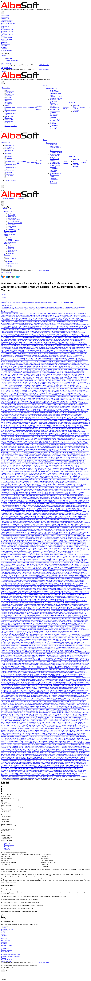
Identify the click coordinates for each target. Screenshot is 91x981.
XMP (69, 569)
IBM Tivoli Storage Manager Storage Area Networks (38, 730)
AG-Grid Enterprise (9, 738)
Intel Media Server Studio (74, 577)
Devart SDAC (30, 361)
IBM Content (44, 762)
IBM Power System (9, 735)
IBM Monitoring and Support (20, 482)
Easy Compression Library (75, 332)
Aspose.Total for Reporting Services (63, 631)
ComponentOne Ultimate (61, 550)
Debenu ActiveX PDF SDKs (58, 570)
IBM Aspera (43, 366)
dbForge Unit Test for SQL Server (68, 573)
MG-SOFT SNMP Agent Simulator (58, 760)
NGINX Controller (79, 559)
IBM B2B (62, 711)
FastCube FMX (15, 527)
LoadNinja (72, 360)
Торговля (3, 307)
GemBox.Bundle (10, 384)
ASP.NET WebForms (56, 500)
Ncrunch (37, 719)
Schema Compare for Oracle (74, 725)
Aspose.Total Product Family (51, 522)
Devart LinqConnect (65, 522)
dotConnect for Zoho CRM (36, 428)
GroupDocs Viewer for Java (22, 736)
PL (43, 641)
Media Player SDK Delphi (16, 597)
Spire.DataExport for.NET (38, 529)
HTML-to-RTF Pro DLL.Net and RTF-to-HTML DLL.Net (37, 352)
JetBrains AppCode (10, 577)
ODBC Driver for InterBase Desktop (67, 535)
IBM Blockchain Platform (62, 684)
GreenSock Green (10, 749)
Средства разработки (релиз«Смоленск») (55, 438)
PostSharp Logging (63, 602)
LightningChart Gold (77, 377)
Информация (5, 951)
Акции (3, 934)
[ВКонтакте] (2, 277)
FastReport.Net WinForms (33, 629)
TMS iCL (49, 727)
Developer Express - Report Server (72, 326)
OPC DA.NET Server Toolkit (57, 770)
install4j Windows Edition (69, 356)
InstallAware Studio (12, 387)
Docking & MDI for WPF (69, 709)
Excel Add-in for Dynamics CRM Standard (65, 730)
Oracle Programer (32, 698)
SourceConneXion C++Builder (56, 633)
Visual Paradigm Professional (42, 661)
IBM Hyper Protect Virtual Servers (23, 625)
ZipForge (31, 609)
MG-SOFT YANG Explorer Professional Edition (48, 773)
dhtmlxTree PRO (40, 353)
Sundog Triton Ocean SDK (77, 384)
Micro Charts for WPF (41, 711)
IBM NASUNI (20, 759)
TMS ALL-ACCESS (64, 379)
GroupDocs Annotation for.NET (68, 776)
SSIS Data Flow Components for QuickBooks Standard (21, 703)
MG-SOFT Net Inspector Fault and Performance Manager (52, 543)
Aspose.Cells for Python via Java (14, 532)
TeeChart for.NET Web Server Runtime (35, 451)
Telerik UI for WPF (16, 425)
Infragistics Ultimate (66, 479)
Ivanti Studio (71, 550)
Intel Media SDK (29, 382)
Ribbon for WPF (8, 366)
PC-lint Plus (60, 334)
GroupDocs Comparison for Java (50, 601)
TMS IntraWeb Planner (45, 347)
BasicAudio (5, 475)
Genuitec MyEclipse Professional (26, 700)
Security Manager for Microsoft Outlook (37, 610)
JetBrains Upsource (22, 470)
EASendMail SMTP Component (41, 425)
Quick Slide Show (25, 540)
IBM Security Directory (36, 331)
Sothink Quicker (31, 578)
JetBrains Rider (7, 443)
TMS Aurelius (14, 732)
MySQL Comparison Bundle (73, 634)
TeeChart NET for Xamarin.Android (70, 759)
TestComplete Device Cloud (45, 747)
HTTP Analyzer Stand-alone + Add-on (45, 376)
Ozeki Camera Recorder (40, 583)
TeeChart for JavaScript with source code (57, 371)
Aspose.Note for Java (61, 465)
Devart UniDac (59, 664)
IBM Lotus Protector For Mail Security (57, 449)
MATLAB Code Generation (68, 415)
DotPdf (47, 604)
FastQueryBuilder (71, 471)
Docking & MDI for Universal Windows (16, 522)
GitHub (32, 733)
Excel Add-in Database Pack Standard (34, 708)
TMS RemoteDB (49, 534)
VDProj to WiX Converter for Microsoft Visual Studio (34, 770)
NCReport (8, 733)
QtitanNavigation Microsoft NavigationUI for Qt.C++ (69, 546)
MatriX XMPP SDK (25, 647)
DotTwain (75, 609)
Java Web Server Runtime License (31, 573)
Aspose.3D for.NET (56, 709)
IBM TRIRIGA (80, 471)
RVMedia (38, 684)
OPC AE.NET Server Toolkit (23, 738)
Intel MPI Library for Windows (57, 562)
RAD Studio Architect (61, 735)
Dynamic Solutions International (56, 487)
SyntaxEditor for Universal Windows (15, 610)
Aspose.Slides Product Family (40, 778)
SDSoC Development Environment (51, 653)
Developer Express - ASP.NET (20, 553)
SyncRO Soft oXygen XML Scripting (70, 703)
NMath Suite (9, 698)
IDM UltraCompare (16, 566)
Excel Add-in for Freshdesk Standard (39, 473)
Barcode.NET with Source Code (43, 356)
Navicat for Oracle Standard (27, 459)
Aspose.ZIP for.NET (39, 377)
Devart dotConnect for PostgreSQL (59, 348)
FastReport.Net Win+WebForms (61, 369)
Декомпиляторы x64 (27, 615)
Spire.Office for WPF (67, 572)
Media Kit (45, 567)
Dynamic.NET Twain (74, 463)
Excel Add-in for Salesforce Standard (72, 773)
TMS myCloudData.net (24, 679)
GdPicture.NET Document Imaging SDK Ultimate (34, 554)
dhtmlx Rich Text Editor (62, 771)
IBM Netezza (8, 701)
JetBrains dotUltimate (25, 392)
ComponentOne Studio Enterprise (15, 688)
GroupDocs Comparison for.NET (63, 688)
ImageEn (65, 332)
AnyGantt (35, 680)
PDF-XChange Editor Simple (21, 366)
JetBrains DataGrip (52, 417)
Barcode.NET (10, 336)
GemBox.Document (13, 631)
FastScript (29, 778)
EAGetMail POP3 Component (63, 581)
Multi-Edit (77, 395)
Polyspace (17, 653)
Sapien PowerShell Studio (65, 767)
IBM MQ (75, 629)
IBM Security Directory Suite (77, 538)
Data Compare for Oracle (32, 650)
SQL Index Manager (28, 455)
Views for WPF (49, 706)
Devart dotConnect (31, 344)
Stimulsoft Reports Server (25, 465)
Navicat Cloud (35, 348)
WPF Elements (77, 714)
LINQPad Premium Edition (38, 323)
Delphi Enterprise (9, 562)
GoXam (20, 387)
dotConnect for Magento (25, 680)
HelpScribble (10, 696)
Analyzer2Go (25, 672)
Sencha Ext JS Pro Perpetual (13, 513)
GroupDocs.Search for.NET (48, 700)
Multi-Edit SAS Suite (17, 649)
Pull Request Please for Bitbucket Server (48, 457)
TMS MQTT (68, 462)
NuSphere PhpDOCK (43, 703)
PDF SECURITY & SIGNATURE (15, 538)
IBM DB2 (48, 535)
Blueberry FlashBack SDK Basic (25, 556)
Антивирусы (32, 302)
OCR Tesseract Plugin (76, 366)
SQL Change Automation (17, 403)
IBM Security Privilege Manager (19, 609)
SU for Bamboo (81, 566)
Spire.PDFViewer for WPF (24, 636)
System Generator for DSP (27, 353)
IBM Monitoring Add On (51, 613)
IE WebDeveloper (60, 321)
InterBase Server (11, 690)
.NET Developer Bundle (76, 763)
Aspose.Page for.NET (25, 328)
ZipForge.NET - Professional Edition (47, 602)
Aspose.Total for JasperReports (26, 664)
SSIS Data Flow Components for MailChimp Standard (57, 628)
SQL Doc (48, 318)
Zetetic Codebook (34, 508)
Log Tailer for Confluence (40, 510)
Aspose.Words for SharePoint (34, 489)
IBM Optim (23, 502)
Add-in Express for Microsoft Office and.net (20, 415)
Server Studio (25, 562)
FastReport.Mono (16, 747)
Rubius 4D (65, 482)
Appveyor (66, 329)
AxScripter (83, 727)
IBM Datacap (44, 454)
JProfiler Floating (30, 607)
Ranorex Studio (18, 468)
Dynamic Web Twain (37, 709)
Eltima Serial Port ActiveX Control (51, 342)
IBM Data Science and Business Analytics (58, 468)
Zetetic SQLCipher (40, 313)
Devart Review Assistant (41, 497)
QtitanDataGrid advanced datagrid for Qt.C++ (65, 478)
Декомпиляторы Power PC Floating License (48, 677)
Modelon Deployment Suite (15, 431)
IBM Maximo (46, 709)
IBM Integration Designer (27, 719)
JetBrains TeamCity (27, 524)
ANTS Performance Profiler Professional (58, 366)
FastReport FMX (58, 506)
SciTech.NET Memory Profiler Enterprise (30, 741)
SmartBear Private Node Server (67, 752)
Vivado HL (6, 724)
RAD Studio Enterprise (28, 462)
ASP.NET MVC (66, 447)
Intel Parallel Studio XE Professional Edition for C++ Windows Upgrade (33, 460)
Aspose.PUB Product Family (70, 548)
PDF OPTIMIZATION (67, 652)
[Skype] (17, 277)
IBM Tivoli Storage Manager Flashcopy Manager (58, 467)
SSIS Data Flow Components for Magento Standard (42, 423)
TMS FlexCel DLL (44, 326)
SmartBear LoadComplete (62, 382)
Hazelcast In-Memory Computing (40, 679)
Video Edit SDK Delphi (73, 693)
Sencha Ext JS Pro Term (73, 570)
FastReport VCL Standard (55, 484)
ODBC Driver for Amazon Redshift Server (22, 593)
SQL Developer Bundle (76, 399)
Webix (54, 727)
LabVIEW (77, 363)
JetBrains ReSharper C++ (60, 513)
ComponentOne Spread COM (20, 596)
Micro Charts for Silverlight (33, 601)
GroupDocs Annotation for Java (47, 693)
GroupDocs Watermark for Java (37, 551)
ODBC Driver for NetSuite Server (27, 602)
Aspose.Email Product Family (12, 514)
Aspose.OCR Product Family (51, 626)
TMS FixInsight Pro (22, 475)
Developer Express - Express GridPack (53, 489)
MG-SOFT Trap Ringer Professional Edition (59, 411)
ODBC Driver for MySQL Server (60, 393)
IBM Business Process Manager (49, 685)
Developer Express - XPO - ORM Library (44, 360)
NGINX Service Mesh (16, 695)
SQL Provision (39, 585)
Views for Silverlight (18, 451)
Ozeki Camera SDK (30, 677)
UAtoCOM (72, 575)
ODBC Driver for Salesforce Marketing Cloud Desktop (37, 513)
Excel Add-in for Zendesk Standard (73, 516)
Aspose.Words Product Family (12, 519)
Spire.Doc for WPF (30, 701)
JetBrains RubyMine (33, 550)
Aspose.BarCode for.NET (12, 353)
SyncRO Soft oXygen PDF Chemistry (15, 629)
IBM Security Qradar (34, 470)
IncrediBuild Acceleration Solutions (69, 676)
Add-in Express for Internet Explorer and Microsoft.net (47, 636)
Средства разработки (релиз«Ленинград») (17, 743)
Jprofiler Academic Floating (47, 363)
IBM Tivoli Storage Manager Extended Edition (56, 384)
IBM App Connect (64, 399)
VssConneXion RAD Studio (13, 682)
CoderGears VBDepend (74, 439)
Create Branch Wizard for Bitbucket (49, 776)
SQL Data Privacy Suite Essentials (33, 438)
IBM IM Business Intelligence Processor (42, 647)
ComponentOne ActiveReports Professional (42, 388)
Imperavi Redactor (12, 746)
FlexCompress (7, 395)
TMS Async (12, 660)
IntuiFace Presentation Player (33, 417)
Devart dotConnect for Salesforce (74, 680)
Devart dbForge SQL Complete (60, 372)
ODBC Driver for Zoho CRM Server (54, 680)
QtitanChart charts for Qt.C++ (68, 597)
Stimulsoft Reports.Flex (11, 342)
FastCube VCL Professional (20, 762)
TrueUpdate (75, 567)
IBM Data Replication (68, 696)
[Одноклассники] (4, 277)
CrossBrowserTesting (74, 554)
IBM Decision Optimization (19, 778)
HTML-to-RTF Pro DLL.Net (57, 668)
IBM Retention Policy (61, 768)
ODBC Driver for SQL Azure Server (73, 754)
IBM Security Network (43, 344)
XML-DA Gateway (35, 511)
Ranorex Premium (46, 629)
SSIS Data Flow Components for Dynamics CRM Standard (69, 316)
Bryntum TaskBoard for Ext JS (60, 347)
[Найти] (2, 13)
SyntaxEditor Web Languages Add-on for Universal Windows (42, 430)
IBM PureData (69, 321)
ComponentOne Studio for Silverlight (49, 508)
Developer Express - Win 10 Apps (72, 636)
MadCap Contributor (18, 368)
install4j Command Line (32, 404)
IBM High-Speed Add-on (67, 601)
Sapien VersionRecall (51, 353)
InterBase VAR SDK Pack (77, 739)
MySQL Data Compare (11, 581)
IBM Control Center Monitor (34, 572)
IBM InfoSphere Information (40, 396)
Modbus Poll (54, 420)
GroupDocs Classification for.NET (59, 763)
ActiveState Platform (54, 415)
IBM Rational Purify (42, 324)
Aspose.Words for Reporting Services (15, 344)
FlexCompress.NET (63, 481)
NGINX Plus (66, 588)
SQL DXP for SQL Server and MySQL (57, 323)
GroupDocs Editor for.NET (31, 604)
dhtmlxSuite (9, 428)
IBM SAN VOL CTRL (11, 412)
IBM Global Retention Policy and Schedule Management (45, 672)
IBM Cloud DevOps (31, 688)
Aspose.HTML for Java (68, 511)
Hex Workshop (40, 329)
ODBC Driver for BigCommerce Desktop (16, 423)
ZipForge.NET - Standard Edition (15, 332)
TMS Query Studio (76, 500)
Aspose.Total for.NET (51, 392)
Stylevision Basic (12, 620)
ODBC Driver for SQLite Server (46, 692)
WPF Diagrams (72, 768)
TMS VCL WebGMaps (40, 403)
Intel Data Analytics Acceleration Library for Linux (47, 765)
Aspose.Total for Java (51, 708)
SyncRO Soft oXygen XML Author (16, 407)
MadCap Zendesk (28, 588)
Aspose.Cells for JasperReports (59, 564)
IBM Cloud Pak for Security (41, 615)
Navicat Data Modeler (65, 589)
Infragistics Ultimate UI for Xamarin (42, 631)
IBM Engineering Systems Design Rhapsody (22, 478)
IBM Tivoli (38, 607)
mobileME (7, 601)
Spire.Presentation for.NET (63, 717)
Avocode (81, 679)
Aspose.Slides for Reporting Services (15, 489)
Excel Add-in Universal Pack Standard (33, 695)
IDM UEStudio (17, 455)
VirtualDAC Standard (59, 625)
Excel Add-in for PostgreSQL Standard (37, 320)
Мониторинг (54, 302)
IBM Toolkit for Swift (35, 340)
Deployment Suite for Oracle (16, 677)
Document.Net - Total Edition (25, 376)
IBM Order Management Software (41, 328)
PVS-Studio (51, 567)
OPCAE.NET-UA (69, 444)
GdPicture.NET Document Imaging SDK (61, 473)
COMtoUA (34, 612)
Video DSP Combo (59, 422)
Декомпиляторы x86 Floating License (62, 427)
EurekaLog (42, 604)
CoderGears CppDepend (13, 435)
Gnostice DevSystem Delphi (25, 510)
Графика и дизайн (14, 302)
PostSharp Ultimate (42, 364)
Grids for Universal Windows (13, 535)
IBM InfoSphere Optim (64, 377)
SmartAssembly (8, 467)
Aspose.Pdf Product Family (33, 407)
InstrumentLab (24, 527)
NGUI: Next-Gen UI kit (26, 676)
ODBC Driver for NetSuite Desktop (38, 482)
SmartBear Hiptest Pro (54, 518)
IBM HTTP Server (70, 422)
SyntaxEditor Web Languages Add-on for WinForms (44, 736)
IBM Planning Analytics (54, 446)
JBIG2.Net (81, 620)
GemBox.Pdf (51, 771)
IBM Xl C (20, 506)
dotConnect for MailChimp (55, 610)
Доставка (7, 849)
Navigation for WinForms (66, 728)
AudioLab (13, 759)
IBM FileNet (46, 763)
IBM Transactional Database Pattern (50, 759)
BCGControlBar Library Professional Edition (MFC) (68, 350)
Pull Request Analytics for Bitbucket (57, 419)
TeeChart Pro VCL (46, 436)
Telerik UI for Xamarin (18, 701)
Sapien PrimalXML (28, 558)
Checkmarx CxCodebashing (32, 521)
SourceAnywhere (14, 320)
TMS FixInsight (16, 352)
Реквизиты (4, 942)
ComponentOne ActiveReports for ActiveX (69, 617)
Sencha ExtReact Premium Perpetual (40, 540)
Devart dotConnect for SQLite (14, 722)
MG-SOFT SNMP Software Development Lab (36, 355)
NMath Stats (50, 422)
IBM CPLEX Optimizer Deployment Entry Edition (54, 719)
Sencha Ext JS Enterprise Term (14, 583)
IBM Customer (40, 467)
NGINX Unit (37, 676)
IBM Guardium (36, 476)
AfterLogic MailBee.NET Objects (43, 361)
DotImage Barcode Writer (30, 431)
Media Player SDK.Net (74, 390)
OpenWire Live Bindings (13, 331)
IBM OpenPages (41, 724)
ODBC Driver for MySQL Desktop (39, 409)
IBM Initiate (69, 398)
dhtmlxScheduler (58, 498)
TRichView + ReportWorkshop (45, 688)
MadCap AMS (44, 521)
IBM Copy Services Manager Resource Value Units (28, 642)
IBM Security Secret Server (53, 313)
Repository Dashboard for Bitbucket (18, 473)
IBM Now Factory (49, 735)
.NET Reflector (20, 693)
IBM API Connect (16, 661)
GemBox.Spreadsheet (21, 371)
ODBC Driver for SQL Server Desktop (14, 771)
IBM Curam (33, 749)
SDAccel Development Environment (72, 452)
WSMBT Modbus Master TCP (17, 363)
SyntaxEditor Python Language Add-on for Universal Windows (44, 696)
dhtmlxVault (33, 395)
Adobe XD (42, 443)
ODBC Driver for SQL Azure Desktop (35, 399)
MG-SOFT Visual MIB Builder (34, 332)
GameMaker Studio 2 (27, 519)
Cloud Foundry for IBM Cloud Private (30, 653)
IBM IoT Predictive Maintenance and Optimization (23, 414)
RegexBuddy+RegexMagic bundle (39, 553)
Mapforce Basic (52, 762)
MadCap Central (53, 767)
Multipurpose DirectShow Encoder (64, 395)
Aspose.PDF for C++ (63, 618)
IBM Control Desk (17, 757)
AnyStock (32, 712)
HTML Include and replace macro (31, 518)
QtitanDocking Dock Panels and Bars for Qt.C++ (31, 494)
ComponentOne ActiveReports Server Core (38, 739)
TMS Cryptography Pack (44, 516)
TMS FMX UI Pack (34, 759)
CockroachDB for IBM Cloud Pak (20, 733)
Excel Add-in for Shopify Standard (17, 550)
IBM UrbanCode (12, 376)
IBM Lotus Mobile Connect (72, 692)
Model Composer (10, 628)
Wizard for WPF (55, 412)
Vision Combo (60, 692)
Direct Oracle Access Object (18, 599)
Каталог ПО (11, 215)
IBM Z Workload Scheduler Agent (23, 728)
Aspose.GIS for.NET (29, 597)
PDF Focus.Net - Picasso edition (35, 537)
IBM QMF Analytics (11, 664)
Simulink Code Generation (64, 353)
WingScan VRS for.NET (63, 339)
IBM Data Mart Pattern (20, 578)
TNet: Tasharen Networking (30, 468)
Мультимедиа (24, 302)
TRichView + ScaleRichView (13, 471)
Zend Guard (70, 465)
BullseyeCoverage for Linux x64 (52, 447)
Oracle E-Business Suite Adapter (75, 420)
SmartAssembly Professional (45, 634)
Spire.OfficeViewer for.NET (14, 672)
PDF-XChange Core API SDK (35, 613)
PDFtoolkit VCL (29, 403)
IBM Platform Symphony (32, 652)
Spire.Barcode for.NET (12, 316)
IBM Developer (55, 586)
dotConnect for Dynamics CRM (52, 620)
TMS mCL (79, 615)
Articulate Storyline (61, 693)
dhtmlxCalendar (79, 328)
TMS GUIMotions (14, 540)
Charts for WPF (50, 725)
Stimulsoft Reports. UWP (56, 754)
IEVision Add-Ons (70, 733)
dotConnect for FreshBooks (18, 601)
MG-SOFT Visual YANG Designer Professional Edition (37, 350)
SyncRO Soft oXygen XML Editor (27, 724)
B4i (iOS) (52, 768)
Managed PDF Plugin (14, 586)
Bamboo (77, 506)
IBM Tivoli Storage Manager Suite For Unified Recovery (69, 387)
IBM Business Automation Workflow (63, 658)
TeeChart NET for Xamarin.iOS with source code (20, 377)
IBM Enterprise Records (32, 580)
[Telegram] (19, 277)
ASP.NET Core (13, 637)
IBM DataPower (46, 530)
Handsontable (20, 767)
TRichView (74, 505)
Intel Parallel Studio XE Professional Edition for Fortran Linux (67, 661)
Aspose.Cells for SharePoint (56, 406)
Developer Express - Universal (39, 446)
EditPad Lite (44, 607)
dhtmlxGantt (19, 671)
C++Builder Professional (54, 599)
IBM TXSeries (59, 695)
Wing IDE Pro (33, 427)
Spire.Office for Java (45, 720)
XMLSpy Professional (40, 623)
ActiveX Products (40, 462)
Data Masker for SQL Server (48, 738)
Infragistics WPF (11, 767)
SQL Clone (47, 537)
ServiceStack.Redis (59, 462)
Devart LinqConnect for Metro (16, 417)
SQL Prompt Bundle (26, 687)
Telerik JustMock (57, 356)
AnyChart (28, 398)
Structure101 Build (32, 569)
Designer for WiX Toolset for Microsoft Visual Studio (62, 566)
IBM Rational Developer (52, 655)
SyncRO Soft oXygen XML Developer (26, 714)
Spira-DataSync (44, 358)
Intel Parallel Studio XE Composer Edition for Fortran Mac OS (21, 668)
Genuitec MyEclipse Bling (67, 475)
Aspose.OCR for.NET (43, 612)
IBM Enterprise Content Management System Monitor (52, 486)
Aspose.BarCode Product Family (69, 508)
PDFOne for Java (67, 443)
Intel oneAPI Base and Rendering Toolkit (23, 704)
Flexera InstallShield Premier (73, 621)
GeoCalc (35, 663)
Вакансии (4, 938)
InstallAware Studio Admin (25, 492)
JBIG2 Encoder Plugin (29, 626)
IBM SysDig (65, 396)
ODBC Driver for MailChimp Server (71, 495)
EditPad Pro (52, 339)
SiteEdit (69, 513)
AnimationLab (43, 644)
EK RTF (68, 656)
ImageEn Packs (32, 486)
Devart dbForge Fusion (68, 425)
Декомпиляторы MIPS (44, 427)
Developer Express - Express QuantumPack (63, 328)
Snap (20, 524)
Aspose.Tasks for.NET (52, 399)
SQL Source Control (64, 594)
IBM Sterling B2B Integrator (14, 379)
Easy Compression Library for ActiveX (47, 514)
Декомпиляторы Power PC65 (34, 641)
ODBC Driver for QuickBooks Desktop (23, 419)
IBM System (35, 326)
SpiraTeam (13, 663)
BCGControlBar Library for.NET (73, 695)
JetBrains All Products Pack (24, 396)
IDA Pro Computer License (30, 594)
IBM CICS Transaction (51, 431)
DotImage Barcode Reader (21, 427)
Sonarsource (19, 725)
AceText (43, 407)
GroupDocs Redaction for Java (59, 463)
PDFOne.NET (72, 492)
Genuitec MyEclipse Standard (77, 751)
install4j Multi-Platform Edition (65, 580)
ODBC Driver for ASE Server (44, 757)
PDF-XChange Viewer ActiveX (46, 749)
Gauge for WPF (64, 538)
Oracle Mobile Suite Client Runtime (69, 561)
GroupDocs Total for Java (17, 645)
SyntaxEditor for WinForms (61, 757)
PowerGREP (21, 329)
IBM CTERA (62, 417)
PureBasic (18, 615)
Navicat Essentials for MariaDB (24, 628)
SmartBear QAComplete (71, 664)
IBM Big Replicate (35, 743)
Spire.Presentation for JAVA (28, 639)
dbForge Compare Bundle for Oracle (32, 752)
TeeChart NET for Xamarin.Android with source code (61, 407)
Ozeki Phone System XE (29, 757)
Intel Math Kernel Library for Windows (20, 348)
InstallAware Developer (12, 372)
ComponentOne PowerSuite (61, 368)
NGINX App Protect (12, 465)
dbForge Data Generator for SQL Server (67, 441)
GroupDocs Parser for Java (66, 655)
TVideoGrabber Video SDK (14, 409)
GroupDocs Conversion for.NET (43, 455)
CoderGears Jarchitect (12, 612)
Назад (11, 213)
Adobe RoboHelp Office (59, 398)
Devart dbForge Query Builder (49, 573)
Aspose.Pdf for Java (21, 660)
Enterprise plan (65, 653)
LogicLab (9, 482)
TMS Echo (48, 443)
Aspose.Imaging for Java (21, 717)
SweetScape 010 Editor (69, 340)
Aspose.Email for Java (29, 671)
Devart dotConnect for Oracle (69, 380)
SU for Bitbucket (21, 567)
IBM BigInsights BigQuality (30, 682)
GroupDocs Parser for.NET (30, 387)
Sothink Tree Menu (56, 443)
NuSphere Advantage (51, 596)
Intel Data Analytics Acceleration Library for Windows (64, 414)
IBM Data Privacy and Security (64, 738)
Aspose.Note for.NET (24, 342)
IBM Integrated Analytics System (18, 385)
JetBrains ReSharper (43, 414)
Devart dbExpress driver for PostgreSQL (29, 744)
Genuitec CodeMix (64, 736)
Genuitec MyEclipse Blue (30, 722)
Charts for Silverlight (60, 725)
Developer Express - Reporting (48, 337)
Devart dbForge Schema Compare (42, 775)
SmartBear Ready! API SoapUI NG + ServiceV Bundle (37, 658)
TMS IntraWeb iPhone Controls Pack (40, 621)
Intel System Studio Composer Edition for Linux (31, 706)
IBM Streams (64, 492)
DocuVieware (75, 765)
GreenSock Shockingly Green (29, 656)
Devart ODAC (21, 361)
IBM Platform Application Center (45, 755)
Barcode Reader (62, 666)
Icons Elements (11, 323)
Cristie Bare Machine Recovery (67, 585)
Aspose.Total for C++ (32, 439)
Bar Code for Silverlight (70, 644)
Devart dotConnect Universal (21, 617)
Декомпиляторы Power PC (22, 446)
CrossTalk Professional (10, 329)
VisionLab (77, 658)
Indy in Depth (13, 724)
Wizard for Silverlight (75, 396)
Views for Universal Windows (22, 534)
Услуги (10, 239)
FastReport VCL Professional (29, 634)
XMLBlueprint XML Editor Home (64, 637)
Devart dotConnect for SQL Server (60, 739)
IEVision (54, 436)
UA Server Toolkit (8, 468)
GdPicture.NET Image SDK (79, 447)
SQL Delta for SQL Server (12, 589)
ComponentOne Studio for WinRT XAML (20, 326)
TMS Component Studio (23, 775)
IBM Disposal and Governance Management (22, 498)
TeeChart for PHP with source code (14, 337)
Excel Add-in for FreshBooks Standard (40, 393)
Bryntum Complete (28, 583)
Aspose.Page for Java (34, 717)
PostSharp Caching (39, 401)
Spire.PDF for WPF (53, 711)
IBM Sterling (39, 578)
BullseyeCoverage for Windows (52, 336)
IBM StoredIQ (33, 463)
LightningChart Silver (11, 700)
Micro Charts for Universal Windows (44, 382)
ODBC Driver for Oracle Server (35, 605)
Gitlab (24, 711)
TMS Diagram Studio (37, 522)
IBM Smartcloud (28, 532)
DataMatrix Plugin (77, 353)
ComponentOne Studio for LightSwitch (26, 364)
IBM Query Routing (44, 650)
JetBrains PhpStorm (70, 406)
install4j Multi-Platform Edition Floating (72, 459)
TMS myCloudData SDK (77, 503)
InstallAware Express (10, 340)
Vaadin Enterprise (35, 366)
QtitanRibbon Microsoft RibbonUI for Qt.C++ (66, 361)
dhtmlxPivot (9, 617)
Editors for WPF (66, 500)
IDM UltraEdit (21, 652)
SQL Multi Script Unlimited (50, 752)
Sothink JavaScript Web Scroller (69, 642)
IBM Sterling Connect (63, 701)
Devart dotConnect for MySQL (32, 577)
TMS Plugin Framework (32, 363)
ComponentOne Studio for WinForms (69, 527)
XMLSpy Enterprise (50, 641)
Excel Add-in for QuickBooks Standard (58, 345)
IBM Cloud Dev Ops (64, 431)
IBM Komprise (21, 620)
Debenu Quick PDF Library (74, 625)
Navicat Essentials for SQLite (55, 644)
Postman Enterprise (52, 701)
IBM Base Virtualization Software (68, 542)
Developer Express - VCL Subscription (35, 479)
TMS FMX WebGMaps (52, 529)
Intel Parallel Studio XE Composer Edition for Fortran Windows (51, 374)
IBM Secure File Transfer (14, 339)
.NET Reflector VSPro (16, 529)
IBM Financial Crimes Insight (42, 593)
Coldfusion (9, 553)
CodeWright (43, 422)
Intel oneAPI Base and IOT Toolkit (53, 435)
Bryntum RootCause (11, 585)
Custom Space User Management (16, 776)
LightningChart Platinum (42, 704)
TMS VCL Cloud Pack (29, 506)
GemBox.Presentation (49, 578)
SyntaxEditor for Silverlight (61, 575)
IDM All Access (48, 642)
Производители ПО (67, 302)
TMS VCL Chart (78, 716)
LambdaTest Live (74, 720)
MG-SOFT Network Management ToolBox (45, 524)
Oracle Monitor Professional (32, 337)
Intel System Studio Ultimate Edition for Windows (43, 618)
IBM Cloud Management (65, 583)
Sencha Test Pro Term (53, 542)
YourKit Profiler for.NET (16, 708)
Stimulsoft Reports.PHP (11, 602)
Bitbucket (20, 433)
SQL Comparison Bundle (76, 586)
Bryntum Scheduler (13, 360)
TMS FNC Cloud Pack (9, 725)
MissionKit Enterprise (19, 382)
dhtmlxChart (22, 320)
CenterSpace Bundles (59, 634)
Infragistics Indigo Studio (13, 768)
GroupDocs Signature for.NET (26, 585)
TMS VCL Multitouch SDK (63, 712)
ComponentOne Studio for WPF (57, 558)
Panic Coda (41, 680)
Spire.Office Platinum (22, 690)
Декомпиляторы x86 (34, 762)
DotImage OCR (74, 382)
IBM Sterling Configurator (18, 537)
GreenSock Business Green (59, 741)
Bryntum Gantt (27, 529)
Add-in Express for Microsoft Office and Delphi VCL (35, 768)
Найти (3, 971)
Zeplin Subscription (45, 420)
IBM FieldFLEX (80, 422)
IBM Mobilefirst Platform (55, 396)
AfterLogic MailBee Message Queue (52, 340)
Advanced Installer (52, 583)
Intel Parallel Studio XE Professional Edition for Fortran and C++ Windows (48, 660)
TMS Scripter (41, 431)
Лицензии (4, 943)
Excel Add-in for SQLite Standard (67, 401)
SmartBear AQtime (31, 692)
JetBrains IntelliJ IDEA (63, 392)
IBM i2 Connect (49, 656)
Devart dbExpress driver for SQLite (61, 318)
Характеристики (9, 845)
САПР (59, 302)
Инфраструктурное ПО (43, 302)
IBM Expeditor (75, 454)
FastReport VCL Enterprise (25, 746)
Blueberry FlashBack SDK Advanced (42, 687)
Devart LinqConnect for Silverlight (15, 345)
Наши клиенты (5, 940)
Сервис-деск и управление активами (39, 309)
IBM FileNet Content (67, 599)
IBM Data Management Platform (36, 371)
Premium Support (11, 693)
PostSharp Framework (42, 639)
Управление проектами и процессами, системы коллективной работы (60, 307)
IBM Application (30, 711)
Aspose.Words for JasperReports (17, 439)
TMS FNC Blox (44, 767)
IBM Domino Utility (56, 593)
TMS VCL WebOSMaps (12, 392)
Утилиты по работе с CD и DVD (29, 307)
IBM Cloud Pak (74, 369)
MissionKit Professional (31, 693)
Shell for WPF (74, 594)
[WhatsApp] (14, 277)
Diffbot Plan (9, 455)
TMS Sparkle (12, 542)
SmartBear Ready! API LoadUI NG (67, 524)
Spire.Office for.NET (25, 612)
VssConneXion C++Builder (69, 698)
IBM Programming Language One (64, 363)
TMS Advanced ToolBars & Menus (68, 679)
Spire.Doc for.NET (37, 538)
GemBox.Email (76, 411)
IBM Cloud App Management (48, 470)
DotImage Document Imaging (14, 633)
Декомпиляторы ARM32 (22, 749)
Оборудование (5, 931)
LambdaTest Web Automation (68, 430)
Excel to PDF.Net (27, 425)
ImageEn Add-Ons (56, 645)
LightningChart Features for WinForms (61, 612)
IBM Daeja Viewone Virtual (11, 676)
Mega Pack (57, 460)
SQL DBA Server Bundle (28, 514)
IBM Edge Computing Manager (77, 564)
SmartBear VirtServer (12, 546)
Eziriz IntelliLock (62, 439)
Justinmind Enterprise (79, 540)
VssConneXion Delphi (64, 521)
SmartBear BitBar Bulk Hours (24, 663)
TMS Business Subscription (40, 415)
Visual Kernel (62, 420)
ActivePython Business (12, 770)
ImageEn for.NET (54, 703)
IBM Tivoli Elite (81, 706)
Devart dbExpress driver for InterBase (62, 629)
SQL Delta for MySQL (38, 392)
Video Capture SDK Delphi (45, 387)
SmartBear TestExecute (41, 558)
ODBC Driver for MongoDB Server (72, 674)
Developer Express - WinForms (14, 558)
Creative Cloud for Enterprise (76, 719)
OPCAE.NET (10, 634)
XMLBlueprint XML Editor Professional (24, 467)
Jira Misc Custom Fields (64, 423)
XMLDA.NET (14, 569)
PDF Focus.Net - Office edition (15, 438)
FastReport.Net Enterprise (76, 345)
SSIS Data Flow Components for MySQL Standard (64, 355)
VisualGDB (41, 656)
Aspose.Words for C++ (10, 652)
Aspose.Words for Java (34, 589)
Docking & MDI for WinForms (47, 580)
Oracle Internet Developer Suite (70, 446)
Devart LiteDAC (13, 508)
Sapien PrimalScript (57, 588)
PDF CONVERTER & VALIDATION (59, 497)
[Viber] (12, 277)
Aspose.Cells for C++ (75, 757)
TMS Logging (14, 355)
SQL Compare (66, 596)
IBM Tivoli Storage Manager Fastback (62, 775)
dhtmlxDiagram (35, 420)
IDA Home (54, 535)
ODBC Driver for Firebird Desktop (59, 502)
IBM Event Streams (12, 706)
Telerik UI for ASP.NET (70, 404)
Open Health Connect (36, 368)
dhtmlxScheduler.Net (29, 773)
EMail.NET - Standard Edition (70, 677)
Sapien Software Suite (47, 476)
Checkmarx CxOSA (74, 502)
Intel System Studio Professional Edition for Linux (62, 607)
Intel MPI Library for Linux (13, 755)
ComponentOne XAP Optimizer (45, 546)
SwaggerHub (72, 602)
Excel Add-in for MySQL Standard (76, 562)
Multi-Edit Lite (39, 733)
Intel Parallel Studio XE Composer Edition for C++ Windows (24, 570)
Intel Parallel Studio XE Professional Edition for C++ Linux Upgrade (32, 369)
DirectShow (58, 755)
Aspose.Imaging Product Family (64, 388)
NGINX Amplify (9, 644)
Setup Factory (53, 778)
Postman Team (10, 564)
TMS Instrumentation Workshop (64, 451)
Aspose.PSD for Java (29, 633)
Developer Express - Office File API (37, 548)
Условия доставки (6, 950)
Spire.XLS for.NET (43, 751)
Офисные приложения (57, 309)
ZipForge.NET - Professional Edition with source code (19, 495)
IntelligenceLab (16, 554)
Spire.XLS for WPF (46, 577)
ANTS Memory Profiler (49, 746)
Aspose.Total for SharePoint (37, 596)
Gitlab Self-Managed (64, 685)
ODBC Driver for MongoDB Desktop (40, 586)
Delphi (31, 334)
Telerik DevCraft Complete (20, 481)
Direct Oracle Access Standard (44, 506)
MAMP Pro (63, 412)
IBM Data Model (39, 556)
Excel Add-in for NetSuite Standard (18, 315)
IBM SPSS (19, 573)
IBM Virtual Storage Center (74, 455)
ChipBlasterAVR (15, 500)
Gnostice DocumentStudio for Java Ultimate (61, 358)
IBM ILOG (82, 369)
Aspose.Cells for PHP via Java (14, 511)
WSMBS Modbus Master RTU (20, 393)
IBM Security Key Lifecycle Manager (15, 404)
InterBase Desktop (26, 669)
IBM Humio (81, 746)
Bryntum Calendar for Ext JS (13, 390)
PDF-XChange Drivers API (77, 653)
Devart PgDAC (29, 645)
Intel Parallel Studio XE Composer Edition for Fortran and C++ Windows (43, 444)
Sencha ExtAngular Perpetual (43, 372)
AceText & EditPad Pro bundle (20, 618)
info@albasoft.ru (6, 63)
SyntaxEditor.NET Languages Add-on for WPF (26, 422)
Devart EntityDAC (8, 653)
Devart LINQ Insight (55, 344)
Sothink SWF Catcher (51, 401)
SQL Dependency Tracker (46, 550)
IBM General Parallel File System (76, 419)
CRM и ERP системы (12, 307)
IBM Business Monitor (38, 575)
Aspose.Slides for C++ (40, 609)
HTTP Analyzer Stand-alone (36, 475)
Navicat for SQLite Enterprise (77, 660)
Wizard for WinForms (56, 326)
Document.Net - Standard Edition (20, 395)
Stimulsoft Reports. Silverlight (69, 620)
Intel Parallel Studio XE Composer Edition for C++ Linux (28, 559)
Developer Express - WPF (8, 313)
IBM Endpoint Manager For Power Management (35, 339)
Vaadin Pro (83, 502)
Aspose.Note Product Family (13, 462)
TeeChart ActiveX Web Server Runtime (16, 674)
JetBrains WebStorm (55, 425)
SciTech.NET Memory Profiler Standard (33, 379)
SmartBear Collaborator (65, 428)
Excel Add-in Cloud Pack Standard (27, 321)
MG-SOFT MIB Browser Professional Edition (31, 637)
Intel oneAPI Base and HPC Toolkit (57, 403)
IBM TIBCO (77, 444)
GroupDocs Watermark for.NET (44, 498)
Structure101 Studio (8, 642)
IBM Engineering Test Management (43, 728)
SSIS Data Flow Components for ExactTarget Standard (64, 604)
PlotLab (27, 345)
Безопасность (5, 302)
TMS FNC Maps (9, 625)
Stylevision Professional (77, 423)
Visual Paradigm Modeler (65, 732)
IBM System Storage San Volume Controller (35, 484)
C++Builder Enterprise (18, 430)
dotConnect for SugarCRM (35, 384)
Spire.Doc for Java (11, 347)
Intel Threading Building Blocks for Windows (45, 732)
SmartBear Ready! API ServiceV (77, 760)
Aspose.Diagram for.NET (48, 676)
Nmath (29, 522)
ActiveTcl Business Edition (61, 494)
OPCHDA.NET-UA (44, 663)
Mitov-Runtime (39, 591)
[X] (9, 277)
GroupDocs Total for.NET (13, 687)
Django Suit (15, 524)
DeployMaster (42, 385)
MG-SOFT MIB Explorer (53, 479)
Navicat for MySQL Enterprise (43, 478)
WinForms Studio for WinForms (52, 572)
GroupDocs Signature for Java (52, 503)
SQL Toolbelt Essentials (43, 671)
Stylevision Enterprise (54, 492)
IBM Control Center (22, 336)
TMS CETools (55, 530)
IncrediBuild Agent (55, 495)
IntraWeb (9, 757)
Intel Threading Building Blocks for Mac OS (64, 433)
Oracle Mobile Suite (73, 409)
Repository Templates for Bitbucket (33, 649)
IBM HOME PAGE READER (42, 645)
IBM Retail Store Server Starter (46, 321)
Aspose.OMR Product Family (39, 487)
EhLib (21, 730)
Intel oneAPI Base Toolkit (40, 519)
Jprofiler (61, 682)
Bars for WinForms (52, 623)
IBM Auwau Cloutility (48, 545)
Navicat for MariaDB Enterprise (70, 672)
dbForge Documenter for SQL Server (41, 398)
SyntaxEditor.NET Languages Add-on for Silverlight (43, 481)
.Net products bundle (80, 425)
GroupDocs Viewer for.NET (34, 567)
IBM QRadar (33, 457)
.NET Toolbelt (35, 411)
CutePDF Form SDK (27, 535)
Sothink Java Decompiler (20, 698)
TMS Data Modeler (43, 682)
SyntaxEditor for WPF (21, 564)
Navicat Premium (46, 741)
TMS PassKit (24, 589)
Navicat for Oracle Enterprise (34, 435)
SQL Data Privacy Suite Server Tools (59, 639)
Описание (7, 843)
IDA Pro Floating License (37, 433)
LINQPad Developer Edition (54, 452)
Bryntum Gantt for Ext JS (55, 548)
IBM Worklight (37, 628)
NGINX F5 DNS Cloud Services (19, 457)
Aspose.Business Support (58, 621)
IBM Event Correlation (71, 746)
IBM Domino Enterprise (11, 406)
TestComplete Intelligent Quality (47, 722)
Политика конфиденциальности (10, 954)
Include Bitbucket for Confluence (54, 329)
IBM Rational (17, 562)
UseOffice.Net (35, 738)
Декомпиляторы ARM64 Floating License (22, 623)
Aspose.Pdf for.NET (45, 412)
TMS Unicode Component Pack (27, 546)
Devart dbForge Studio (51, 377)
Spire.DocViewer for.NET (12, 719)
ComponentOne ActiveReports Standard (61, 540)
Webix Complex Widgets (77, 736)
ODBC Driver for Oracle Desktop (30, 666)
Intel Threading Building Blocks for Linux (49, 698)
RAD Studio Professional (23, 323)
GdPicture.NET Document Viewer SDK (27, 347)
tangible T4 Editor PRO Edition (15, 521)
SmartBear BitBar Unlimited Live (58, 390)
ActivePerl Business (36, 530)
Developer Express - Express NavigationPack (17, 530)
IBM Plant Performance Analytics (42, 588)
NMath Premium (65, 503)
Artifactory (38, 436)
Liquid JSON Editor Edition (52, 475)
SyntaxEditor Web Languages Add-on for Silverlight (71, 743)
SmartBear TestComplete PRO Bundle (28, 412)
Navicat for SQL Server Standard (72, 722)
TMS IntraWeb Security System (31, 526)
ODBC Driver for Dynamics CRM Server (45, 334)
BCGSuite (65, 605)
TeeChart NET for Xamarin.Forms (53, 332)
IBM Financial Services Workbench (16, 692)
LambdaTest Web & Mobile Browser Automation (19, 374)
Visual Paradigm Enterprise (17, 580)
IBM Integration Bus (49, 581)
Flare (32, 661)
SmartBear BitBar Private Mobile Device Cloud (35, 471)
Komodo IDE (57, 687)
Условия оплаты (5, 948)
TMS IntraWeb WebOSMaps (66, 613)
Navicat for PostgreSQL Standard (70, 526)
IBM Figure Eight (74, 347)
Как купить (7, 846)
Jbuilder (13, 364)
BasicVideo (17, 634)
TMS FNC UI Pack (41, 701)
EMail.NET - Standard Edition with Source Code (60, 724)
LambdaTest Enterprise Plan (25, 581)
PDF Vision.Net (27, 720)
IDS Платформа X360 (62, 360)
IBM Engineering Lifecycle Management (19, 760)
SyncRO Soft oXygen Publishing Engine (65, 706)
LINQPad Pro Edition (17, 604)
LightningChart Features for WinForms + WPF (58, 532)
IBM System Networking (48, 465)
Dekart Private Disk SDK (18, 641)
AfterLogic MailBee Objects (48, 743)
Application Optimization (12, 730)
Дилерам (3, 958)
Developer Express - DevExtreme (72, 334)
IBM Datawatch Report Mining (53, 605)
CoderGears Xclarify (35, 380)
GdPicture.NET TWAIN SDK (28, 500)
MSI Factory (13, 506)
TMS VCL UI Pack (43, 754)
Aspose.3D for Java (32, 754)
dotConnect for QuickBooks (32, 767)
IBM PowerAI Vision (57, 516)
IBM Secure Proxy (44, 668)
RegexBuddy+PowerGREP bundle (28, 406)
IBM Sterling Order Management (35, 655)
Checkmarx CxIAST (76, 352)
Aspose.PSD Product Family (55, 519)
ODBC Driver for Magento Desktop (45, 664)
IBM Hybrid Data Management (15, 479)
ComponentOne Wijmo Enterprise (59, 751)
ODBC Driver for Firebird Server (17, 605)
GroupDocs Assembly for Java (36, 674)
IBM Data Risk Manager (22, 334)
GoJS (31, 775)
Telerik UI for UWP (71, 417)
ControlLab (25, 409)
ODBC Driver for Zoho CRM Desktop (37, 771)
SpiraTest (72, 339)
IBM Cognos (59, 722)
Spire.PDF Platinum (13, 399)
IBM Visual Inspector (10, 671)
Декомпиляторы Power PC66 (12, 712)
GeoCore (41, 534)
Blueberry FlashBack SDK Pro (13, 591)
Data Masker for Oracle (25, 360)
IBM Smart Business (17, 443)
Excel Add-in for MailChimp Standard (50, 526)
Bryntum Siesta (52, 510)
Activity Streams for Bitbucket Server (48, 594)
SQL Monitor (57, 647)
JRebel (38, 700)
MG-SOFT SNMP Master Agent (23, 575)
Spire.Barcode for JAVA (10, 470)
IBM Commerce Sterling (59, 455)
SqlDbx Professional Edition (63, 454)
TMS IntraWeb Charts (12, 328)
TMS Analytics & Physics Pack (14, 487)
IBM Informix (19, 577)
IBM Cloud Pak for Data (74, 449)
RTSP (7, 320)
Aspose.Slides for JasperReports (24, 735)
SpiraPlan (56, 728)
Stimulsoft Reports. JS (60, 656)
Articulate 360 (27, 487)
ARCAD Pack (25, 712)
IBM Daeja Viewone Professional (64, 716)
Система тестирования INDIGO (38, 562)
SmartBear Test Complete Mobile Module (51, 404)
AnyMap (20, 355)
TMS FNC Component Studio (63, 567)
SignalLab (27, 368)
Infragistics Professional (74, 486)
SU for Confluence (49, 637)
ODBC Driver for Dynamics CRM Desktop (56, 591)
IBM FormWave (45, 570)
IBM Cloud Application (20, 754)
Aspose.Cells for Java (37, 503)
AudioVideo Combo (54, 553)
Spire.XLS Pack (71, 666)
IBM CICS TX (37, 465)
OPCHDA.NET (24, 586)
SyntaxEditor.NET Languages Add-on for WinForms (22, 324)
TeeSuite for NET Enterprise (20, 428)
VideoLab (71, 371)
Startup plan (28, 538)
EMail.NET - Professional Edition (13, 773)
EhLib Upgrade (50, 451)
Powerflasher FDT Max (64, 708)
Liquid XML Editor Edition (31, 443)
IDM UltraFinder (44, 348)
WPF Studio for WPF (39, 532)
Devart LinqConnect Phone (40, 492)
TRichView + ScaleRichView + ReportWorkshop (33, 727)
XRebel (57, 676)
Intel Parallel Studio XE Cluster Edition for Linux (56, 649)
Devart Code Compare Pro (51, 428)
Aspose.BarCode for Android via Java (50, 652)
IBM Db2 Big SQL (23, 508)
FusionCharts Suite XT (27, 390)
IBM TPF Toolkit (67, 484)
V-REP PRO (80, 709)
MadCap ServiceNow (17, 588)
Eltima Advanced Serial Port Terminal (45, 441)
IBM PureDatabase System (12, 476)
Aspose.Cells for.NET (79, 688)
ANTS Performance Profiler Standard (71, 336)
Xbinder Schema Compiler (12, 411)
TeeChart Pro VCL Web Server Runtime (37, 502)
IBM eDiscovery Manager (73, 668)
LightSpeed (26, 449)
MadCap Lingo (78, 655)
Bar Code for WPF (27, 765)
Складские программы (71, 309)
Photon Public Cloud (30, 329)
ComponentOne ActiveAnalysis (25, 356)
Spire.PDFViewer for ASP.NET (49, 666)
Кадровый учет (23, 309)
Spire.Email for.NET (62, 376)
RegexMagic (48, 433)
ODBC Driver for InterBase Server (68, 623)
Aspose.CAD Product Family (58, 650)
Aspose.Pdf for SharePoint (35, 336)
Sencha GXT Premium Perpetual (31, 454)
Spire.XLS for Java (47, 368)
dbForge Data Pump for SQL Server (29, 316)
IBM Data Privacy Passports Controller (75, 489)
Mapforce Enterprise (71, 641)
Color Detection (64, 586)
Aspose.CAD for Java (30, 516)
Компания (11, 247)
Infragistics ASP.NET (46, 490)
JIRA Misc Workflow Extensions (66, 762)
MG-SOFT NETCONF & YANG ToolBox (17, 452)
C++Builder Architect (41, 633)
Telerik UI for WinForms (78, 532)
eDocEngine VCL (12, 433)
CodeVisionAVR (66, 765)
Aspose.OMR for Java (45, 316)
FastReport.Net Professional (51, 331)
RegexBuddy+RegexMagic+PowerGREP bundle (22, 543)
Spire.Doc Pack (30, 436)
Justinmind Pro (12, 475)
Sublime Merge (65, 344)
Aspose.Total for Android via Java (36, 505)
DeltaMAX (23, 435)
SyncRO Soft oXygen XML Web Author (55, 556)
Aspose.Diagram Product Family (59, 671)
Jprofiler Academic (39, 735)
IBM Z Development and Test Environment (68, 727)
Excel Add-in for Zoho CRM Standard (74, 498)
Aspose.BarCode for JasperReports (65, 749)
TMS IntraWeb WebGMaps (29, 747)
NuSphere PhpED (10, 763)
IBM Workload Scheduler (25, 732)
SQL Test (59, 596)
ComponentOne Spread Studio (12, 350)
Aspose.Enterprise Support (64, 436)
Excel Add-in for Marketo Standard (51, 380)
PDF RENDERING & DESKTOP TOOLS (34, 566)
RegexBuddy (26, 433)
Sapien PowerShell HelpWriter (66, 514)
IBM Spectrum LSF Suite (55, 324)
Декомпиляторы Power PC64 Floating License (62, 615)
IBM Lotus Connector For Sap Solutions (38, 564)
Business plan (72, 543)
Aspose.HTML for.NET (9, 396)
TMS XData (44, 518)
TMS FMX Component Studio (57, 690)
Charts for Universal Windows (39, 760)
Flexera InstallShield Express (12, 639)
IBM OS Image (49, 462)
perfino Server (36, 720)
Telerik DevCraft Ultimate (70, 578)
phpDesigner (56, 642)
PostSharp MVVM (11, 636)
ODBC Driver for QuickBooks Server (64, 669)
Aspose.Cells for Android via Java (37, 527)
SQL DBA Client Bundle (44, 463)
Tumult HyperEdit (78, 451)
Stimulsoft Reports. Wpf (78, 712)
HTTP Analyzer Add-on (68, 313)
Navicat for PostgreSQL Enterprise (69, 626)
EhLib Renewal (49, 494)
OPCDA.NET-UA (77, 583)
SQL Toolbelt (30, 401)
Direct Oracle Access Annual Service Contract (19, 716)
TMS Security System (69, 506)
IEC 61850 (44, 417)
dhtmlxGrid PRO (9, 658)
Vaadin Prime (56, 597)
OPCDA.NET (71, 735)
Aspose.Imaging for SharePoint (59, 537)
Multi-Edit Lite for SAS (70, 704)
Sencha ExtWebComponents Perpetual (42, 669)
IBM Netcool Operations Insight (50, 589)
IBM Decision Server (70, 682)
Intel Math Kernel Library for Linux (49, 561)
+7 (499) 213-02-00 (6, 50)
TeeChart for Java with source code (25, 313)
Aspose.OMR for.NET (22, 340)
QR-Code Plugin (60, 641)
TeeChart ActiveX (66, 505)
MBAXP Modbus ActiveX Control (21, 420)
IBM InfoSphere (37, 746)
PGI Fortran (26, 511)
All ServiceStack (31, 684)
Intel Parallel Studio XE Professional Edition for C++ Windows (58, 744)
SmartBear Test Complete (59, 577)
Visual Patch (51, 454)
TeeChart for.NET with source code (62, 714)
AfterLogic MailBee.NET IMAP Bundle (28, 490)
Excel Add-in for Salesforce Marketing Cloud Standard (26, 545)
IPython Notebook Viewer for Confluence (17, 380)
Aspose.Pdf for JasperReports (37, 449)
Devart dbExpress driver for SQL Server (50, 315)
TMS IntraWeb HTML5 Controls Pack (54, 733)
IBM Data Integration (26, 476)
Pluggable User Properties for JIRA (71, 647)
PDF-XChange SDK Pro (56, 704)
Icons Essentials (14, 647)
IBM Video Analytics (20, 696)
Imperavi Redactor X (76, 392)
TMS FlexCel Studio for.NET (37, 725)
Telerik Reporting (53, 521)
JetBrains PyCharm (25, 411)
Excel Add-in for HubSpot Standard (43, 625)
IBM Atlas (26, 725)
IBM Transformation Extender (43, 597)
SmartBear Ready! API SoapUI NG (56, 385)
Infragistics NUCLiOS (51, 379)
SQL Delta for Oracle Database (13, 711)
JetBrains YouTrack (42, 569)
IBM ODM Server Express (28, 755)
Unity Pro (21, 399)
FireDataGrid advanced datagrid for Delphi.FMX (63, 663)
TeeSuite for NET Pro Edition (32, 358)
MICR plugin (59, 578)
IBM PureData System (78, 443)
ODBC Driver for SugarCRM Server (64, 534)
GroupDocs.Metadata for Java (34, 620)
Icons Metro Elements (41, 419)
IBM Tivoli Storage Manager (27, 372)
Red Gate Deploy (25, 331)
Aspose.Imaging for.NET (22, 763)
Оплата (6, 848)
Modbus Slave (43, 411)
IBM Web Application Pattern (69, 687)
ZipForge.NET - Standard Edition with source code (67, 747)
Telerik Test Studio (54, 682)
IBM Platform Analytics (25, 631)
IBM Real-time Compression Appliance (15, 436)
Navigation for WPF (9, 615)
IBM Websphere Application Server (58, 569)
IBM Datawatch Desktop (69, 755)
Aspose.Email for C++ (77, 457)
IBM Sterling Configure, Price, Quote (67, 364)
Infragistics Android (58, 476)
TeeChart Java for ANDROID (53, 674)
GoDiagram (62, 331)
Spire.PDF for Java (33, 315)
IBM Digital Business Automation (58, 409)
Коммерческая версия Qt (19, 548)
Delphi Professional (10, 573)
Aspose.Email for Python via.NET (47, 439)
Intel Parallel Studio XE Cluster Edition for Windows (59, 559)
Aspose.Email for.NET (43, 500)
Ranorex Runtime (77, 428)
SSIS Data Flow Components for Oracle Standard (43, 617)
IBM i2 (26, 759)
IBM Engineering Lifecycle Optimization (43, 716)
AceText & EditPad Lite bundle (57, 471)
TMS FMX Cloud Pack (60, 551)
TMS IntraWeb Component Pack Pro (38, 690)
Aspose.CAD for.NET (14, 666)
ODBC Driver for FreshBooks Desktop (59, 320)
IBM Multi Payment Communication (14, 607)
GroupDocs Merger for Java (32, 685)
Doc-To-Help (81, 730)
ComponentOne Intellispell (50, 585)
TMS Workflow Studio (75, 348)
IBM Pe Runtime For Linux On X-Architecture (48, 459)
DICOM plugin (54, 679)
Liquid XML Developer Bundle (17, 684)
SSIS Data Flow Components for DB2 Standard (68, 545)
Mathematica (64, 342)
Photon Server (23, 569)
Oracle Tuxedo (35, 534)
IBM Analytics (42, 468)
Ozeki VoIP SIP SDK (39, 535)
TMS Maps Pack (26, 661)
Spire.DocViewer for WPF (15, 484)
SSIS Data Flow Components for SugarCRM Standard (31, 542)
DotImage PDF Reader (55, 482)
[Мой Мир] (7, 277)
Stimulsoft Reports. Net (18, 398)
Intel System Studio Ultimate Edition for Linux (59, 609)
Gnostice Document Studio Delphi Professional (17, 709)
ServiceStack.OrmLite (11, 492)
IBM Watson (39, 626)
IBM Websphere (11, 356)
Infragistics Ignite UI (76, 588)
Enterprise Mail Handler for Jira (60, 720)
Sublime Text (72, 374)
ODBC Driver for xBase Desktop (36, 318)
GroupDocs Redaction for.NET (45, 395)
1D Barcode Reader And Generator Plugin (16, 486)
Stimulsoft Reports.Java (11, 680)
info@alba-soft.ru (44, 65)
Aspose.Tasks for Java (21, 384)
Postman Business (38, 581)
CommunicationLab (36, 342)
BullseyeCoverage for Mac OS (38, 345)
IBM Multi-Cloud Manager (22, 621)
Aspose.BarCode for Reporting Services (15, 739)
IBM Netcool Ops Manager (41, 390)
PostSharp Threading (65, 529)
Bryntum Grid (9, 754)
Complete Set (75, 479)
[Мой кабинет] (1, 189)
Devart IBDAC (81, 663)
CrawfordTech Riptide (28, 591)
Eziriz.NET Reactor (49, 695)
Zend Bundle (49, 551)
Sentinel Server (49, 575)
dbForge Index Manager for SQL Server (32, 447)
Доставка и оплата (6, 945)
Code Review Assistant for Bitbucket (51, 511)
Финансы (16, 309)
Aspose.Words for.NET (32, 776)
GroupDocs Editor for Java (69, 593)
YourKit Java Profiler (53, 527)
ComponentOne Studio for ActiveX (15, 650)
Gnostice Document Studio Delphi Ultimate (26, 644)
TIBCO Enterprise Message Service (18, 551)
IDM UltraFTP (52, 364)
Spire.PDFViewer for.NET (44, 714)
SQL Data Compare (65, 457)
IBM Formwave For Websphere (71, 645)
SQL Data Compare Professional (78, 684)
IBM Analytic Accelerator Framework (36, 599)
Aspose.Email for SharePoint (62, 352)
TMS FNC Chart (9, 717)
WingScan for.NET (43, 406)
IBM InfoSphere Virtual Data (19, 318)
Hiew (15, 336)
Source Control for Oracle (53, 505)
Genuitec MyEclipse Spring (42, 495)
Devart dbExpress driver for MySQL (24, 441)
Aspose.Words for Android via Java (16, 613)
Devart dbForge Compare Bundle (58, 554)
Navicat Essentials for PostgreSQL (14, 358)
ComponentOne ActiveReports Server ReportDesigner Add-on (20, 751)
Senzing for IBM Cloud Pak (48, 717)
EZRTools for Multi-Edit (36, 763)
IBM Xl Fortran (60, 746)
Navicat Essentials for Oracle (38, 452)
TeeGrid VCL (64, 553)
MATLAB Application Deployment (45, 712)
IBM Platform (18, 658)
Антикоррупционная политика (10, 956)
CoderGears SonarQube (48, 684)
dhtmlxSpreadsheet (33, 385)
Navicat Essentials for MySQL (51, 538)
